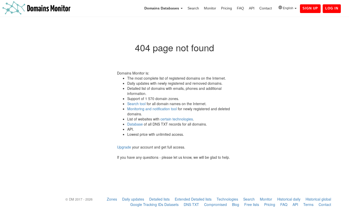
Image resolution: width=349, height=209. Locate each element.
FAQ (240, 8)
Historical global (318, 199)
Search (193, 8)
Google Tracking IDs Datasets (154, 204)
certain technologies (176, 118)
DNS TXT (191, 204)
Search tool (136, 103)
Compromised (215, 204)
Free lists (251, 204)
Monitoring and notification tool (152, 108)
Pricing (226, 8)
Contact (265, 8)
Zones (112, 199)
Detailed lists (159, 199)
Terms (308, 204)
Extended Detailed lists (193, 199)
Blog (235, 204)
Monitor (210, 8)
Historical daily (288, 199)
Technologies (227, 199)
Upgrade (124, 147)
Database (135, 124)
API (251, 8)
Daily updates (133, 199)
